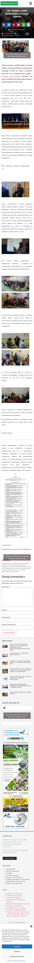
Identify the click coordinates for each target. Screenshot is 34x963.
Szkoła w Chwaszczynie (14, 883)
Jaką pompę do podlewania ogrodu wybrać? (21, 692)
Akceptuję (17, 946)
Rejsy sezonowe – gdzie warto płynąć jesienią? (19, 653)
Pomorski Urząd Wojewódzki (16, 910)
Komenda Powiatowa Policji (15, 908)
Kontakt (9, 873)
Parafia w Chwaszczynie (14, 877)
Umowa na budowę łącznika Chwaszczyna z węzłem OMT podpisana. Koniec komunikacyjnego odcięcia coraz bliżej (20, 646)
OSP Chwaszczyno (12, 875)
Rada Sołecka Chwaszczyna (15, 881)
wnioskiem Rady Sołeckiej (11, 76)
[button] (31, 926)
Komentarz (6, 587)
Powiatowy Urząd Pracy (14, 906)
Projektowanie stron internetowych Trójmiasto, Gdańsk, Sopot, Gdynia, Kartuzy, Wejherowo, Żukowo (18, 914)
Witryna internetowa (9, 624)
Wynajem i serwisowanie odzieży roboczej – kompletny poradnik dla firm (20, 662)
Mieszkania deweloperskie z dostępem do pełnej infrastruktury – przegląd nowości (20, 686)
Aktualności (21, 29)
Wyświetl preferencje (17, 956)
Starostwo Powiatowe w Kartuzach (18, 904)
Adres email (6, 617)
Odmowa (17, 951)
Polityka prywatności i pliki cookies (16, 960)
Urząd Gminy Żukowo (13, 897)
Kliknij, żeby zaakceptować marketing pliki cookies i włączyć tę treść (17, 55)
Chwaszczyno (11, 869)
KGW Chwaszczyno (12, 871)
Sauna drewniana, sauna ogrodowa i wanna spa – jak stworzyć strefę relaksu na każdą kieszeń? (20, 670)
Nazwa (5, 610)
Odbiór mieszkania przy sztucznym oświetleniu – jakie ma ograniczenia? (21, 678)
